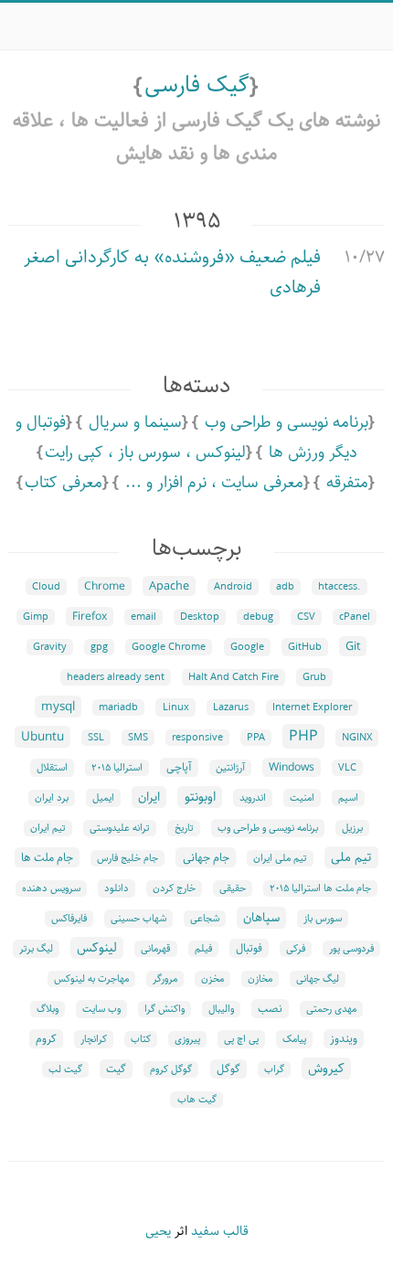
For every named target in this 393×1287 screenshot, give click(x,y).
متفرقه (347, 482)
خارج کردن (174, 888)
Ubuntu (42, 737)
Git (352, 646)
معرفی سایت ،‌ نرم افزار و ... (214, 482)
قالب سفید (220, 1231)
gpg (99, 647)
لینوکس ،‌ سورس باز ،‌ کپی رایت (145, 452)
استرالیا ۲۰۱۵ (117, 768)
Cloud (46, 587)
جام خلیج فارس (127, 858)
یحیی (158, 1231)
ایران (149, 797)
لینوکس (97, 948)
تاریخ (184, 828)
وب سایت (101, 1009)
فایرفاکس (69, 918)
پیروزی (187, 1039)
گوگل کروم (171, 1069)
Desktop (199, 617)
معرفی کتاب (63, 482)
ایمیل (103, 798)
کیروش (326, 1069)
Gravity (50, 647)
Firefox (89, 616)
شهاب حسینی (138, 918)
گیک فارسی (197, 85)
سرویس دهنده (51, 888)
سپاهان (261, 918)
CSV (306, 617)
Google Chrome (169, 647)
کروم (46, 1038)
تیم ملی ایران (280, 858)
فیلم (203, 949)
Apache (169, 586)
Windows (291, 767)
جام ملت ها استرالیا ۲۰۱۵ (320, 888)
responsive (197, 737)
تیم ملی (351, 857)
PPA (256, 737)
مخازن (260, 979)
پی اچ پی (241, 1039)
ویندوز (343, 1038)
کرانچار (93, 1039)
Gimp (35, 617)
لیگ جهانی (317, 979)
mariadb (118, 707)
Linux (176, 707)
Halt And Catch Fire (233, 677)
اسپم (348, 798)
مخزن (212, 979)
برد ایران (52, 798)
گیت (116, 1069)
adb (285, 587)
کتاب (141, 1039)
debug (258, 617)
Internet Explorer (312, 707)
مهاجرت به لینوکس (91, 979)
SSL (96, 737)
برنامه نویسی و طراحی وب (286, 422)
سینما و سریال (135, 422)
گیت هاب (197, 1099)
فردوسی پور (351, 949)
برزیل (352, 828)
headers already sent (116, 677)
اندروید (252, 798)
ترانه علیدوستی (120, 828)
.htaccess (339, 587)
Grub (314, 677)
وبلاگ (47, 1009)
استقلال (52, 768)
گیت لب (65, 1069)
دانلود (116, 888)
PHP (303, 736)
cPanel (354, 617)
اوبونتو (200, 797)
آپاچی (179, 767)
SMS (138, 737)
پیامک (294, 1039)
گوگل (228, 1069)
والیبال (221, 1009)
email (143, 617)
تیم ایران (48, 828)
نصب (270, 1008)
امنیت (302, 798)
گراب (274, 1069)
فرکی (295, 949)
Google (247, 647)
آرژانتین (230, 768)
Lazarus (231, 707)
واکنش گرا (164, 1009)
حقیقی (232, 888)
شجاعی (204, 918)
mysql (58, 707)
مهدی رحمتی (331, 1009)
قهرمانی (156, 949)
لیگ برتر (36, 949)
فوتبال (249, 948)
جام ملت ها (47, 857)
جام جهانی (206, 857)
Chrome (104, 586)
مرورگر (165, 979)
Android (233, 587)
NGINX (357, 738)
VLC (347, 768)
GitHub (305, 647)
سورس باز (322, 918)
